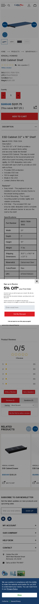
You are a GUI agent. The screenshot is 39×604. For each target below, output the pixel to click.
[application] (19, 591)
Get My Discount (20, 314)
